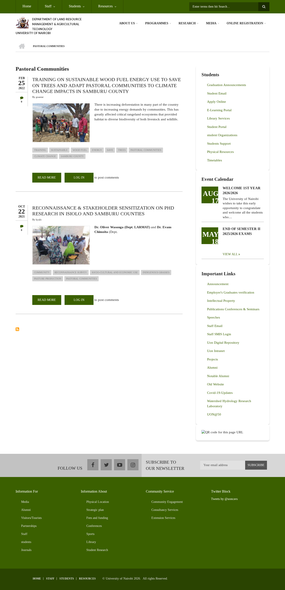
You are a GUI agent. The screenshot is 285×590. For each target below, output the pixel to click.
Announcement (217, 284)
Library (91, 542)
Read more (49, 179)
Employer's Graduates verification (230, 292)
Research (187, 23)
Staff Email (214, 326)
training (40, 150)
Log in (79, 177)
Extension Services (163, 518)
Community (42, 272)
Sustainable (59, 150)
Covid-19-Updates (220, 393)
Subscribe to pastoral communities (17, 329)
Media (211, 23)
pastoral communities (145, 150)
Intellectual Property (221, 300)
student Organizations (222, 135)
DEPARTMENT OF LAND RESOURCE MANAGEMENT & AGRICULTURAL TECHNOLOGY (56, 24)
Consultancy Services (164, 510)
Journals (26, 550)
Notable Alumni (218, 376)
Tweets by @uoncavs (224, 499)
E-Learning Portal (219, 110)
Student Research (97, 550)
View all (230, 254)
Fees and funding (97, 518)
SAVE (110, 150)
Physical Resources (220, 152)
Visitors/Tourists (31, 518)
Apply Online (216, 101)
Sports (90, 534)
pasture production (47, 278)
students (26, 542)
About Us (127, 23)
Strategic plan (95, 510)
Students (75, 6)
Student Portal (216, 127)
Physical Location (97, 502)
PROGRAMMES (156, 23)
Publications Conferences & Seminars (233, 309)
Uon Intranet (216, 351)
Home (26, 6)
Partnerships (29, 526)
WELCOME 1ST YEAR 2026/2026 (242, 190)
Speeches (213, 317)
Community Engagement (167, 502)
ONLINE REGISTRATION (245, 23)
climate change (45, 156)
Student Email (216, 93)
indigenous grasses (156, 272)
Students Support (219, 143)
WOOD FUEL (80, 150)
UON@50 (214, 414)
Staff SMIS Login (219, 334)
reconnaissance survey (71, 272)
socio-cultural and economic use (115, 272)
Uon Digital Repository (223, 342)
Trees (122, 150)
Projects (212, 359)
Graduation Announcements (226, 85)
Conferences (94, 526)
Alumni (212, 367)
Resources (105, 6)
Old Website (215, 384)
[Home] (22, 22)
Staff (48, 6)
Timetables (214, 160)
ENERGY (97, 150)
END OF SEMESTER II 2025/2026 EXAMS (241, 231)
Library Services (218, 118)
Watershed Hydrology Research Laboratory (229, 403)
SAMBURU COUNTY (72, 156)
